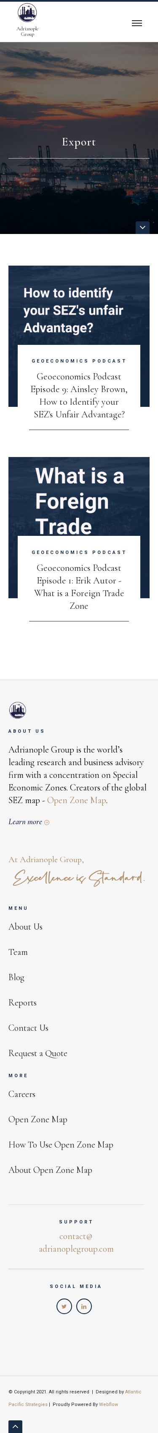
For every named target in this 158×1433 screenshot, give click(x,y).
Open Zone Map (76, 800)
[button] (137, 22)
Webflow (108, 1404)
